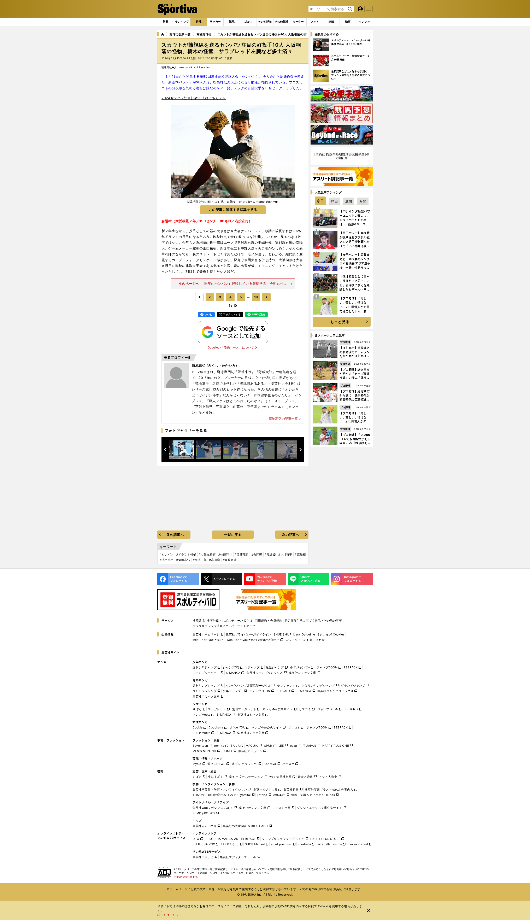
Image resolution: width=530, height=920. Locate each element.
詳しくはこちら (167, 914)
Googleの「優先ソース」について (231, 347)
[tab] (198, 22)
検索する (349, 9)
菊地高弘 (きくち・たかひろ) (214, 365)
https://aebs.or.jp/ (186, 876)
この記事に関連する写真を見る (233, 209)
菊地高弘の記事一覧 (283, 419)
